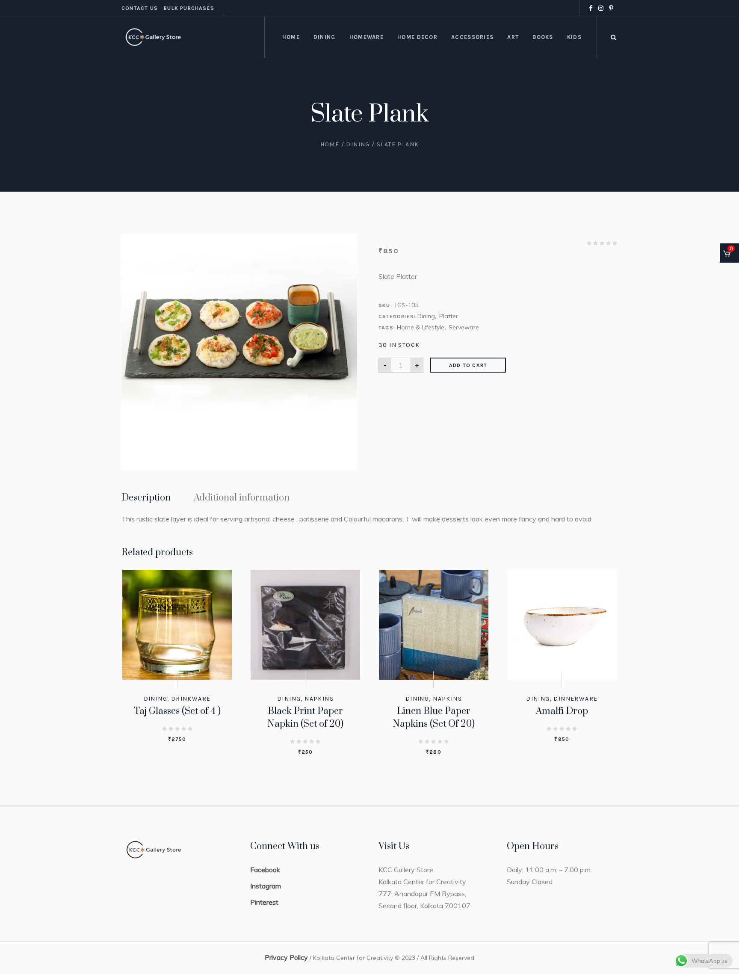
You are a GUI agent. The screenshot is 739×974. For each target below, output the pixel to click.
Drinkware (191, 698)
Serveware (464, 327)
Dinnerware (575, 698)
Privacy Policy (286, 957)
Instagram (265, 886)
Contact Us (139, 8)
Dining (358, 144)
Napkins (319, 698)
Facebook (265, 869)
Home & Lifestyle (420, 327)
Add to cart (468, 365)
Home (330, 144)
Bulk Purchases (189, 8)
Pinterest (264, 902)
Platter (448, 316)
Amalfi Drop (562, 711)
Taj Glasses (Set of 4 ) (177, 711)
